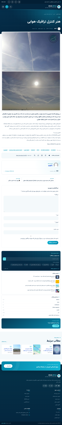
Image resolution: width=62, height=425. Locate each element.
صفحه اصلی (58, 14)
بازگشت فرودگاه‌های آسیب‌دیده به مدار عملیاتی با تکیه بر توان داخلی (7, 351)
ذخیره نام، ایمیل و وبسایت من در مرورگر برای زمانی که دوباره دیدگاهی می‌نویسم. (39, 238)
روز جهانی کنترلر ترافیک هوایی (35, 264)
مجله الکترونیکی (46, 264)
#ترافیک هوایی (26, 150)
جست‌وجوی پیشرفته (54, 268)
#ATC (38, 150)
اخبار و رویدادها (57, 393)
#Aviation (33, 150)
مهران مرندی (4, 423)
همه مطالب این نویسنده (9, 171)
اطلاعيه (26, 264)
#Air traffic (53, 150)
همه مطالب (5, 268)
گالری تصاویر (57, 405)
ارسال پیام (8, 366)
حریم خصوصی (57, 417)
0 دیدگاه (33, 28)
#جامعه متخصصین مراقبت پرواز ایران (15, 150)
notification (57, 305)
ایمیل (56, 222)
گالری (52, 264)
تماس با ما (58, 412)
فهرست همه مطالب (56, 396)
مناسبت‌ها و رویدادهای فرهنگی (16, 264)
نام (57, 215)
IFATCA (57, 299)
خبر (54, 14)
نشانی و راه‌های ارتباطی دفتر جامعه (22, 412)
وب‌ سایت (56, 229)
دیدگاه (56, 195)
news (58, 302)
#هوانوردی (5, 150)
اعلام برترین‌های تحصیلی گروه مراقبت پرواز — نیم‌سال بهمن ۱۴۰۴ (48, 351)
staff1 (50, 165)
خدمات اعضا (57, 399)
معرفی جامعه (26, 393)
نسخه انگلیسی (26, 402)
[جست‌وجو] (4, 258)
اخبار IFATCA (26, 399)
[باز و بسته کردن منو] (3, 6)
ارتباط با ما (55, 325)
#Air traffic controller (45, 150)
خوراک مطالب (57, 415)
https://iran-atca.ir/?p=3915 (21, 155)
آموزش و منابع (57, 402)
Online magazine (56, 307)
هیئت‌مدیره (27, 396)
